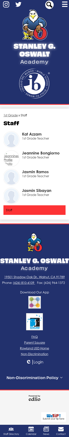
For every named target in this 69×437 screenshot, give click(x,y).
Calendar (31, 434)
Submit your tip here (53, 418)
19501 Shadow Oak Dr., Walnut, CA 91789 (34, 277)
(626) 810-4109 (24, 283)
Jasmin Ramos (35, 171)
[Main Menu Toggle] (65, 4)
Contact (61, 434)
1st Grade (10, 115)
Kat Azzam (32, 134)
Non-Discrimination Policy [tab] (32, 377)
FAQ (34, 337)
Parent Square (34, 342)
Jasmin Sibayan (36, 190)
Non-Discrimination (34, 354)
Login (36, 362)
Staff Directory (11, 434)
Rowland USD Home (34, 348)
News (46, 434)
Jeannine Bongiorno (41, 153)
